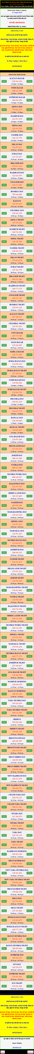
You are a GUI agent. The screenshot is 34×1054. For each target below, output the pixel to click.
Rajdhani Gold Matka (9, 993)
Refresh (30, 1052)
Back (2, 1052)
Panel (29, 81)
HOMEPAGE (17, 1047)
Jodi (4, 81)
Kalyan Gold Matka (23, 993)
